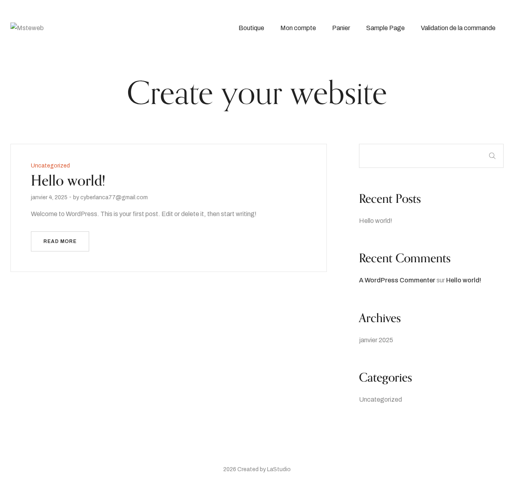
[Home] (27, 27)
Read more (60, 241)
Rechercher (492, 156)
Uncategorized (380, 399)
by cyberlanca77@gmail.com (110, 197)
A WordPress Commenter (397, 280)
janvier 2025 (376, 340)
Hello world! (375, 220)
